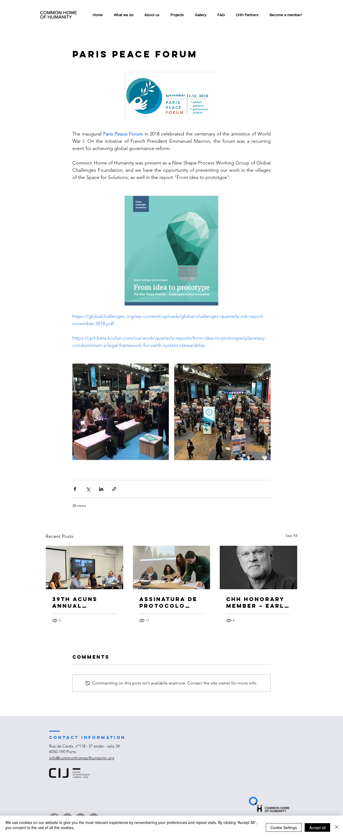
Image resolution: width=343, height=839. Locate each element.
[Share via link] (114, 489)
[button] (177, 14)
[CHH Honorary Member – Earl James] (258, 567)
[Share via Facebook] (74, 489)
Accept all (317, 827)
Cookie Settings (283, 827)
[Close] (336, 827)
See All (291, 535)
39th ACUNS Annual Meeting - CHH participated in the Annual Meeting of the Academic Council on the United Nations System (83, 602)
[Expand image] (120, 412)
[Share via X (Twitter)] (88, 489)
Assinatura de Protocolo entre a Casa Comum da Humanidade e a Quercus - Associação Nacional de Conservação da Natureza (170, 602)
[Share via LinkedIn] (101, 489)
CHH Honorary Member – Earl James (255, 602)
